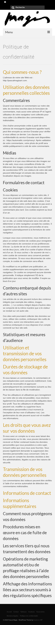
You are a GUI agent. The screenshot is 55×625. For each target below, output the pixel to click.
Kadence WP (38, 620)
